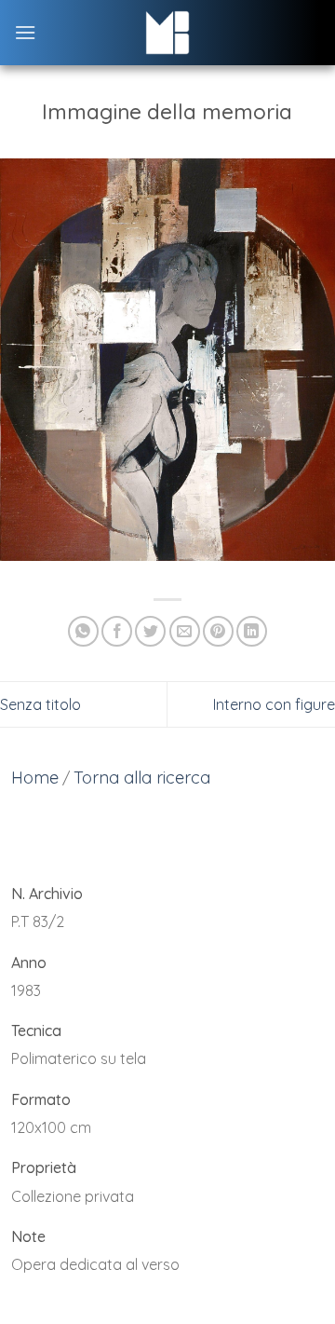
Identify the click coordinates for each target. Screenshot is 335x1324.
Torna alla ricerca (142, 777)
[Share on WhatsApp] (83, 631)
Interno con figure (274, 704)
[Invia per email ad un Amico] (184, 631)
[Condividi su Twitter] (150, 631)
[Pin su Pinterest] (218, 631)
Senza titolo (40, 704)
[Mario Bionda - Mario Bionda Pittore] (167, 32)
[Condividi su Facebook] (116, 631)
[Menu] (25, 32)
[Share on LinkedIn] (251, 631)
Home (35, 777)
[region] (167, 1090)
